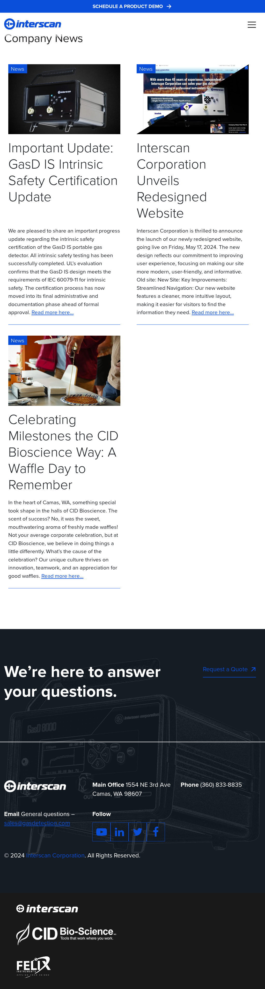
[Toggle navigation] (251, 24)
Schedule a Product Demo (128, 6)
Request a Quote (225, 669)
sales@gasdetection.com (37, 823)
